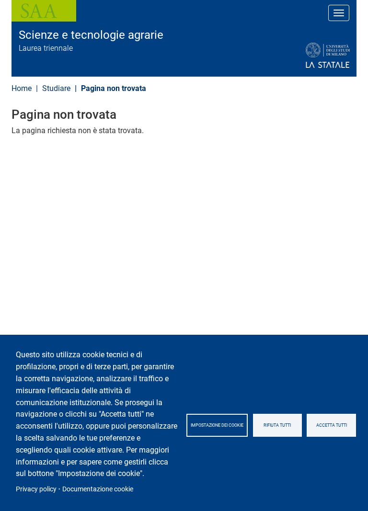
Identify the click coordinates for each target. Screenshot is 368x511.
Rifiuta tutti (277, 425)
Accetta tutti (331, 425)
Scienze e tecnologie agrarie (91, 35)
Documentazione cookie (97, 489)
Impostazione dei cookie (217, 425)
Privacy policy (36, 489)
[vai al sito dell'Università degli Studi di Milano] (304, 55)
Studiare (56, 88)
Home (22, 88)
